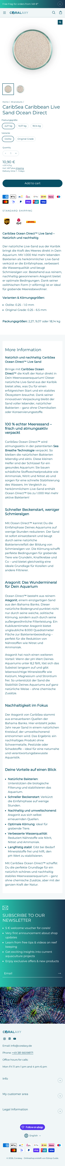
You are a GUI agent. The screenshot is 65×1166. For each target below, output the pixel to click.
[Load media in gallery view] (8, 89)
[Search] (54, 13)
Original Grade (26, 138)
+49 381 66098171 (22, 1052)
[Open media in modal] (60, 22)
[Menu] (4, 13)
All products (16, 102)
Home (6, 102)
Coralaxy (18, 1158)
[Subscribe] (59, 973)
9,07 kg (22, 125)
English (34, 1135)
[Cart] (60, 13)
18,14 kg (36, 125)
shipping (20, 168)
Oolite (8, 138)
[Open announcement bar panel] (60, 4)
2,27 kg (8, 125)
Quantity (7, 147)
